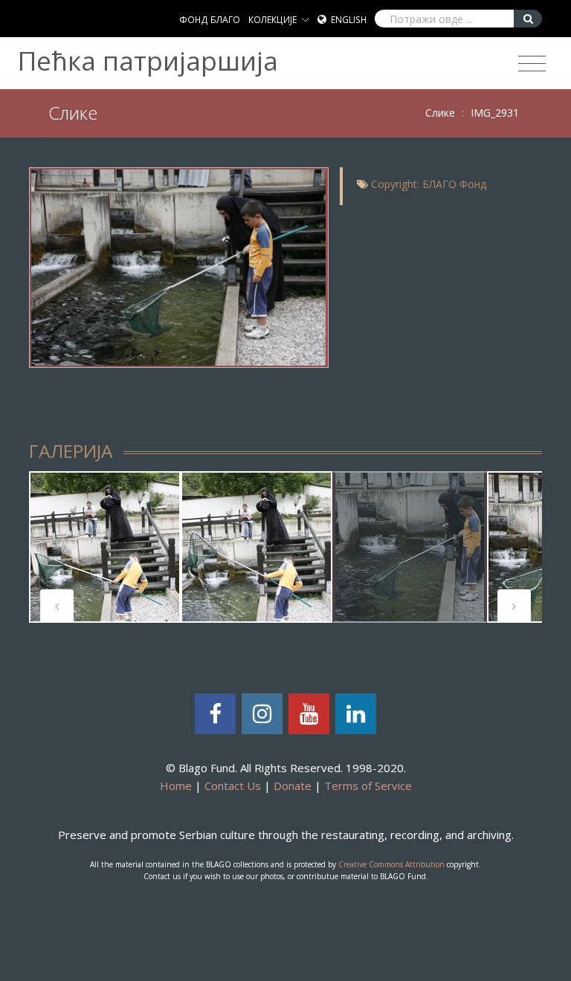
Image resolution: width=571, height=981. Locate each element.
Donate (293, 785)
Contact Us (232, 785)
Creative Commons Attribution (391, 864)
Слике (440, 113)
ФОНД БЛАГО (209, 19)
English (349, 19)
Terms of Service (368, 785)
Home (176, 785)
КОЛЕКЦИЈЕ (272, 19)
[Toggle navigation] (532, 64)
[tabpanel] (105, 547)
